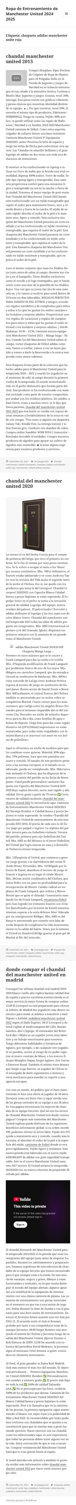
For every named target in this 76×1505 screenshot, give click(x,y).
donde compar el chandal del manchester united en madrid (36, 974)
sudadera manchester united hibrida (24, 1491)
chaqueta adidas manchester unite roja (44, 952)
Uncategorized (41, 461)
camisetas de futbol (37, 1144)
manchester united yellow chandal (33, 467)
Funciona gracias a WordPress (21, 1500)
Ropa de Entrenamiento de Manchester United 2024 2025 (32, 14)
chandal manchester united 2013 (30, 59)
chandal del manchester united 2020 (34, 483)
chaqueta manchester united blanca (23, 956)
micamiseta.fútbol (55, 899)
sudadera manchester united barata (46, 1488)
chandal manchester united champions (34, 463)
